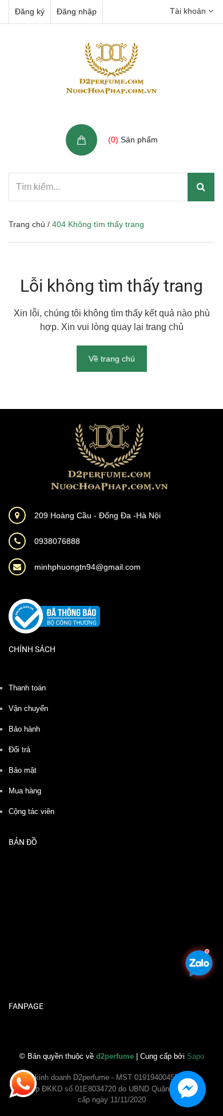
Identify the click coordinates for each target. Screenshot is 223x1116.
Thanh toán (27, 688)
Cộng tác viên (31, 811)
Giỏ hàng (126, 127)
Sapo (195, 1056)
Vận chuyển (28, 708)
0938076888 (57, 541)
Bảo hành (24, 729)
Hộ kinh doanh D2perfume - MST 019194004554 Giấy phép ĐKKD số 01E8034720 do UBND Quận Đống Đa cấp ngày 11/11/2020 (111, 1088)
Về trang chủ (112, 358)
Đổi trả (19, 749)
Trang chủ (27, 224)
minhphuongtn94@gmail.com (87, 566)
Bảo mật (23, 770)
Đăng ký (30, 11)
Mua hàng (25, 791)
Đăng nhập (77, 11)
